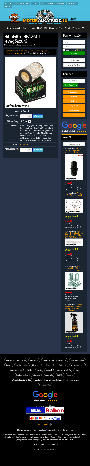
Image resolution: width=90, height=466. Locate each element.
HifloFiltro (24, 145)
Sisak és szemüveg (77, 360)
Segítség (38, 380)
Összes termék (11, 51)
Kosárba (39, 116)
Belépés (74, 53)
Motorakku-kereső (77, 365)
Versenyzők (72, 3)
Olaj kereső (74, 106)
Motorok (76, 28)
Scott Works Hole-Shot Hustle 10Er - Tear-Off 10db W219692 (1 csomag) (74, 234)
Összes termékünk (74, 92)
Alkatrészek (15, 28)
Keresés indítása (71, 85)
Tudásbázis (60, 3)
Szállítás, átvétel (47, 3)
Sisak (51, 28)
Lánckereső (74, 101)
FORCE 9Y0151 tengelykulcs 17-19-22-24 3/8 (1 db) (74, 151)
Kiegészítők (42, 28)
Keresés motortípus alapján (16, 360)
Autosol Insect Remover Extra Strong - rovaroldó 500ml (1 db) (73, 308)
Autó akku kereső (74, 115)
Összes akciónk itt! (74, 144)
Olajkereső (50, 365)
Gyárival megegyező (14, 53)
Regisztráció (74, 60)
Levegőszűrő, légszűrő (38, 51)
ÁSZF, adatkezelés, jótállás (21, 380)
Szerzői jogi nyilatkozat (54, 380)
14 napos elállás (45, 385)
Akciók (67, 28)
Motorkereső (74, 97)
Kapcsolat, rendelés (22, 3)
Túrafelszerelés (28, 28)
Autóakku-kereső (16, 370)
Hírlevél (35, 3)
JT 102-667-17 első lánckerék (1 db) (73, 195)
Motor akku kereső (74, 110)
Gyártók (8, 7)
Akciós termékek (22, 365)
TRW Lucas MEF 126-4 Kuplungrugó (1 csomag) (74, 268)
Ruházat (59, 28)
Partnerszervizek (73, 380)
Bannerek (70, 375)
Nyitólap (8, 3)
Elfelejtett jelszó (74, 65)
